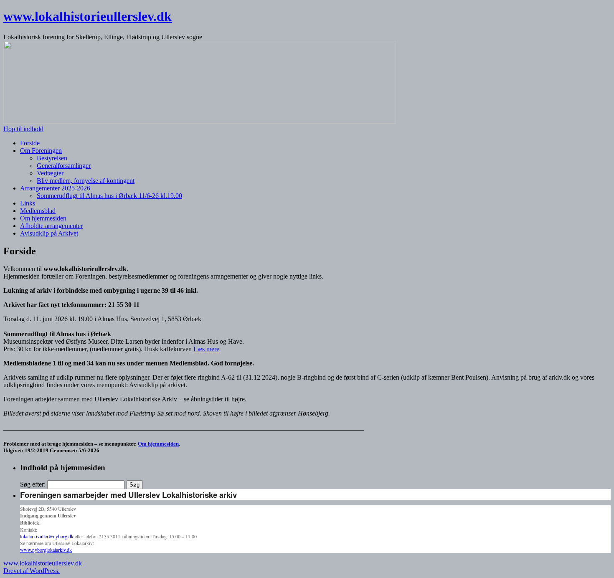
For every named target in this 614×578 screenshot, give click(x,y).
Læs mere (206, 348)
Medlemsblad (38, 210)
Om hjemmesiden (43, 218)
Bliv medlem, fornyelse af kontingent (85, 180)
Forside (30, 143)
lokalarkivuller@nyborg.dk (47, 536)
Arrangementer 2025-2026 (55, 188)
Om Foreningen (41, 150)
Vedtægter (50, 173)
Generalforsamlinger (64, 165)
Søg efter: (33, 484)
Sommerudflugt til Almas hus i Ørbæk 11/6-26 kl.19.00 (109, 195)
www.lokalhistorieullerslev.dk (87, 16)
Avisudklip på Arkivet (49, 233)
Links (27, 203)
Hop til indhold (23, 128)
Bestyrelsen (52, 158)
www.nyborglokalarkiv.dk (46, 549)
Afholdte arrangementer (51, 225)
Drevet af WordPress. (31, 570)
